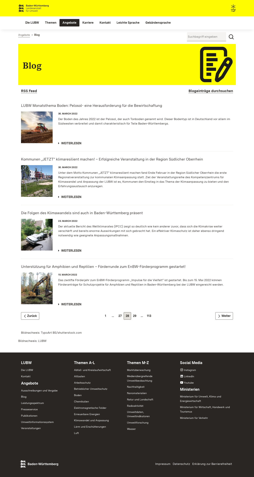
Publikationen (29, 415)
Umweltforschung (137, 422)
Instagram (190, 370)
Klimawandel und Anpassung (91, 420)
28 (128, 316)
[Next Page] (224, 316)
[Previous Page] (30, 316)
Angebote (29, 383)
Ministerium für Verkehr (194, 417)
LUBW (26, 362)
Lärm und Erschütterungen (90, 426)
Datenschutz (181, 464)
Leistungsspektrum (32, 403)
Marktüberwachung (138, 370)
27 (121, 316)
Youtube (189, 382)
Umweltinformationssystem (37, 422)
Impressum (163, 464)
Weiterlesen (71, 143)
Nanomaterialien (137, 393)
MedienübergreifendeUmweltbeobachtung (139, 378)
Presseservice (29, 409)
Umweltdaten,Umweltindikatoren (138, 414)
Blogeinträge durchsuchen (211, 91)
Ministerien (190, 389)
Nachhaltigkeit (135, 386)
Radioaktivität (135, 405)
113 (150, 316)
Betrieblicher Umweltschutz (90, 388)
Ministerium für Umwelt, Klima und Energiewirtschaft (200, 398)
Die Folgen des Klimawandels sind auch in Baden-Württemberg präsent (82, 213)
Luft (76, 433)
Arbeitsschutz (82, 382)
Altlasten (79, 376)
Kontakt (25, 376)
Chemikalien (81, 401)
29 (135, 316)
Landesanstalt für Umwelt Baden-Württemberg (40, 8)
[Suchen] (231, 36)
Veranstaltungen (31, 428)
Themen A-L (84, 362)
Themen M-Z (138, 362)
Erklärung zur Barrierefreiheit (212, 464)
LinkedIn (189, 376)
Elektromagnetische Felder (90, 407)
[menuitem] (32, 22)
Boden (78, 395)
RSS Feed (29, 91)
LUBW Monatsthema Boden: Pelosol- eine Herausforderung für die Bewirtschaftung (91, 105)
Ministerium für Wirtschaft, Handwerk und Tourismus (205, 409)
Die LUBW (27, 370)
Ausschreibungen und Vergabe (39, 390)
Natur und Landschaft (140, 399)
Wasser (131, 428)
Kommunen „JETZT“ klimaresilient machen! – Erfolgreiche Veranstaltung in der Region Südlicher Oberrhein (112, 159)
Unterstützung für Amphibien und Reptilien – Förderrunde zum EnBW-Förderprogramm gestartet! (103, 266)
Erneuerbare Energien (87, 414)
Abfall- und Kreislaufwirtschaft (92, 370)
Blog (23, 396)
